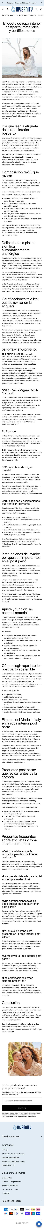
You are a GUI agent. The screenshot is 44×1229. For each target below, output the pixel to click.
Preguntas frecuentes (10, 1185)
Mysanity (24, 1223)
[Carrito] (41, 9)
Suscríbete (22, 1108)
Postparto (13, 15)
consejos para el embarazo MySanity (17, 821)
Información (5, 1116)
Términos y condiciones (10, 1157)
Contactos (5, 1193)
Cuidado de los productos (11, 1182)
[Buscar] (7, 9)
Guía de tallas (7, 1178)
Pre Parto (5, 15)
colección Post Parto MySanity (17, 798)
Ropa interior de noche (27, 15)
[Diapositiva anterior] (2, 2)
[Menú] (2, 9)
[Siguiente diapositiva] (41, 2)
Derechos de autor (8, 1165)
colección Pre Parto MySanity (15, 816)
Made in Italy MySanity (15, 762)
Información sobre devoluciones (13, 1154)
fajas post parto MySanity (13, 811)
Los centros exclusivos (10, 1189)
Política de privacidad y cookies (13, 1161)
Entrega (5, 1150)
